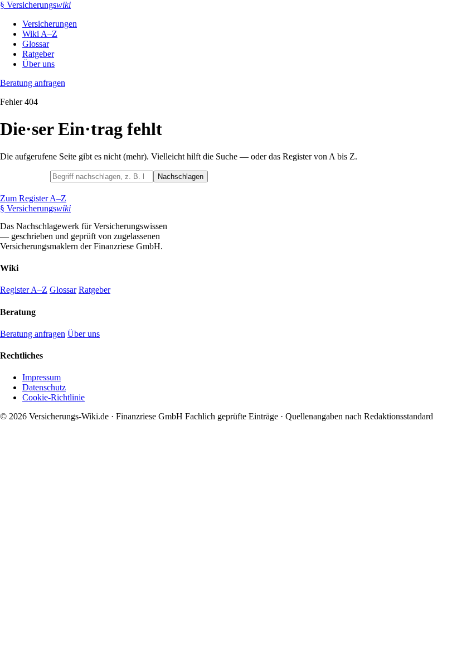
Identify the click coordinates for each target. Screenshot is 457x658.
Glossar (35, 44)
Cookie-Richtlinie (53, 397)
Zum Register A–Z (33, 198)
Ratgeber (38, 54)
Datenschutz (44, 387)
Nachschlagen (180, 176)
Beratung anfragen (32, 83)
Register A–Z (23, 289)
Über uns (38, 64)
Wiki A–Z (39, 33)
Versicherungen (49, 23)
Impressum (41, 377)
